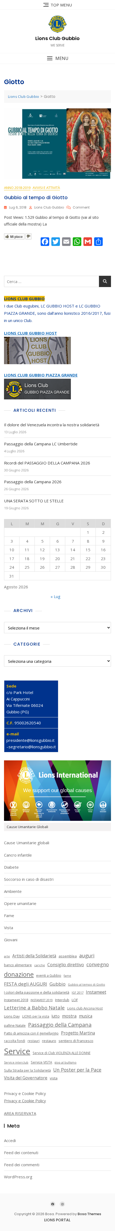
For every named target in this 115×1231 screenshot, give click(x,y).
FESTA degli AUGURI (25, 984)
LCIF (75, 999)
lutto (56, 1016)
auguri (86, 955)
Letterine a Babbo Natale (34, 1007)
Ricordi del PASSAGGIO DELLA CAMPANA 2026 (47, 463)
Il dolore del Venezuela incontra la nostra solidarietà (51, 424)
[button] (57, 58)
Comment (81, 207)
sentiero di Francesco (76, 1040)
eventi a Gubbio (48, 975)
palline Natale (15, 1025)
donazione (19, 974)
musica (85, 1016)
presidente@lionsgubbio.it (30, 740)
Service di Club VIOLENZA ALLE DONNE (61, 1053)
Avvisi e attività (46, 187)
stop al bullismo (65, 1062)
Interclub (62, 999)
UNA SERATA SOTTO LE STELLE (34, 500)
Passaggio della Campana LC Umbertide (41, 443)
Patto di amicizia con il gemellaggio (31, 1033)
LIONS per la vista (35, 1016)
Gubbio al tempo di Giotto (36, 197)
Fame (9, 915)
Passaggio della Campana (59, 1024)
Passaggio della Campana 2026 (33, 481)
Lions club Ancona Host (85, 1008)
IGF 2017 (77, 992)
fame (67, 976)
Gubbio (57, 984)
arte (7, 956)
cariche (39, 965)
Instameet (96, 992)
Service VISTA (41, 1062)
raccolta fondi (14, 1041)
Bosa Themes (89, 1213)
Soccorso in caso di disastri (28, 879)
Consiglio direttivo (65, 965)
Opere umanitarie (20, 903)
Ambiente (13, 891)
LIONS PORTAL (57, 1220)
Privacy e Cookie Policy (25, 1100)
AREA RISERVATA (20, 1113)
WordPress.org (18, 1176)
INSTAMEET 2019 (41, 1000)
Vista (8, 927)
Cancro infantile (18, 855)
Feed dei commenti (21, 1164)
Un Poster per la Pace (77, 1070)
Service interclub (16, 1062)
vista (53, 1078)
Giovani (10, 939)
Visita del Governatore (25, 1078)
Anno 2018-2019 (17, 187)
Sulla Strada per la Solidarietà (27, 1070)
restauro (49, 1040)
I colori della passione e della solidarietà (36, 992)
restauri (34, 1041)
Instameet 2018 (16, 1000)
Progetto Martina (78, 1033)
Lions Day (12, 1016)
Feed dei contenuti (21, 1152)
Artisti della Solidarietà (34, 956)
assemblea (68, 956)
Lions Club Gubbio (57, 38)
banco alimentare (18, 965)
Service (17, 1051)
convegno (97, 964)
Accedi (10, 1140)
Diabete (11, 867)
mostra (69, 1016)
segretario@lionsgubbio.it (32, 746)
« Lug (55, 596)
